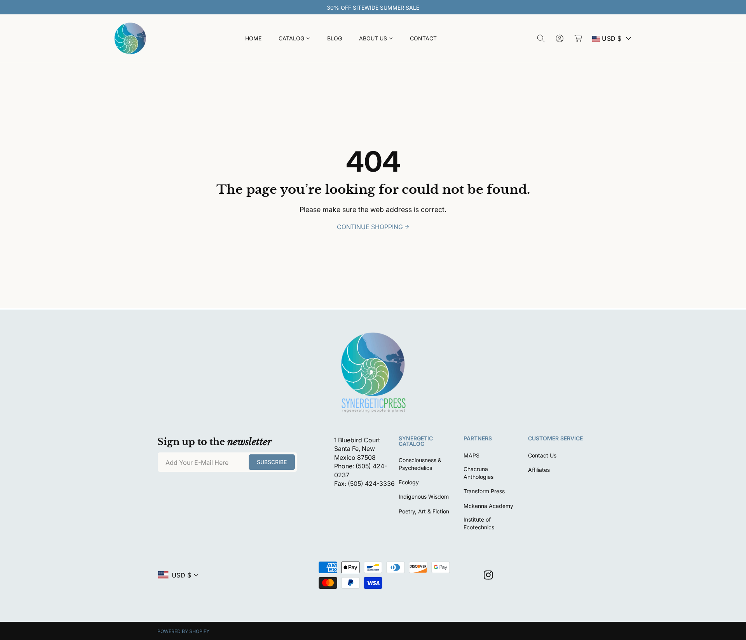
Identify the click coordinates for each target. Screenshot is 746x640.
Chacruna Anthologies (478, 473)
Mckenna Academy (488, 506)
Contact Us (542, 455)
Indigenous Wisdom (424, 496)
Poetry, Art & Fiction (424, 511)
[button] (294, 39)
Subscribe (272, 462)
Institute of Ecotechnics (479, 523)
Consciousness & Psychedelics (420, 464)
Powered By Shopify (183, 631)
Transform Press (484, 491)
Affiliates (539, 469)
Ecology (409, 482)
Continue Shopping (370, 227)
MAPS (471, 455)
